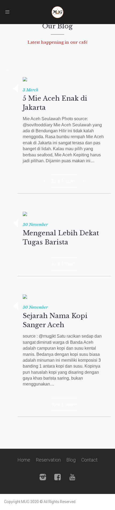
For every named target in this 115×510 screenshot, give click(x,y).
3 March (31, 89)
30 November (35, 224)
